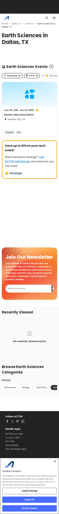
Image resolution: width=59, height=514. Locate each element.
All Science (10, 387)
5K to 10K (10, 441)
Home (5, 23)
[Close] (55, 461)
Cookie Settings (29, 490)
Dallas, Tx (16, 23)
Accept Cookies (29, 508)
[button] (32, 75)
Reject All (29, 499)
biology (26, 387)
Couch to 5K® (12, 437)
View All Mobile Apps (15, 448)
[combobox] (12, 75)
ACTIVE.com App (14, 433)
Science (29, 23)
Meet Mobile (11, 445)
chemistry (41, 387)
